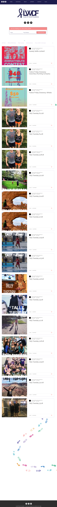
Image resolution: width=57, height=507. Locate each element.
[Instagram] (29, 504)
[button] (52, 43)
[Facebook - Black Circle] (25, 23)
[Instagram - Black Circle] (28, 23)
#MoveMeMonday (12, 42)
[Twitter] (31, 504)
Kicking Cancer (29, 42)
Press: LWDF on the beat (40, 42)
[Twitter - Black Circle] (31, 23)
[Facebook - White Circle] (4, 1)
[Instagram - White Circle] (2, 1)
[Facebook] (26, 504)
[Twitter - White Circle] (5, 1)
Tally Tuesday (21, 42)
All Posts (4, 42)
